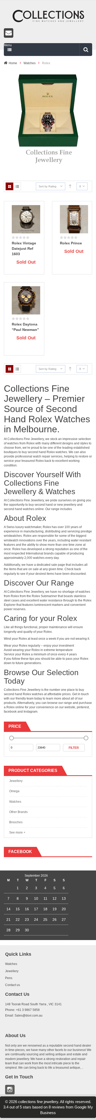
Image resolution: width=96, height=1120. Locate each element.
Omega (14, 791)
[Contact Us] (48, 33)
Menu (8, 45)
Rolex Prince (71, 243)
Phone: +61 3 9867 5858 (22, 1010)
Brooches (16, 822)
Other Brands (18, 812)
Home (13, 63)
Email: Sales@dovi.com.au (23, 1015)
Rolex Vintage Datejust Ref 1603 (24, 248)
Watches (30, 63)
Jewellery (16, 781)
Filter (74, 748)
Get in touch (80, 694)
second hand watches (19, 509)
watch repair (41, 456)
